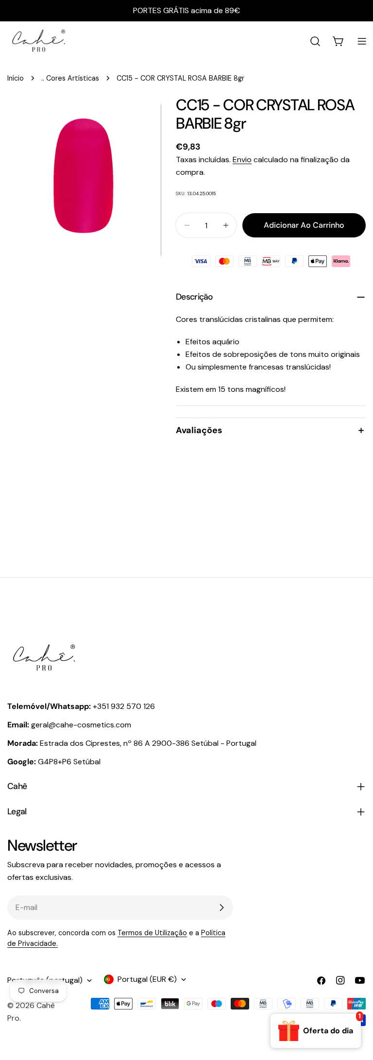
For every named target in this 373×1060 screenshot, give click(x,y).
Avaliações (199, 430)
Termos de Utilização (152, 932)
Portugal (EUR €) (147, 979)
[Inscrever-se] (221, 907)
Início (15, 78)
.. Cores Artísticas (70, 78)
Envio (242, 159)
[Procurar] (315, 41)
